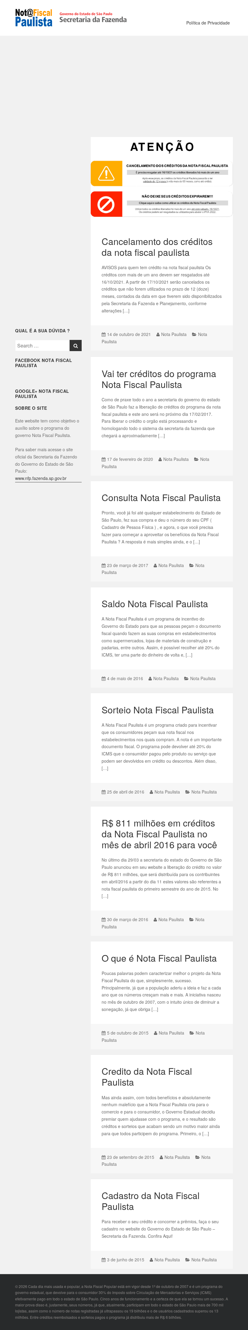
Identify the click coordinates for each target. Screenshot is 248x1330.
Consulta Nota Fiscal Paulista (161, 497)
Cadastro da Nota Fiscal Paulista (151, 1201)
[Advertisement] (124, 84)
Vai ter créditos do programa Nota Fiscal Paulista (159, 379)
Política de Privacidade (208, 23)
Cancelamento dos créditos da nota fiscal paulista (157, 247)
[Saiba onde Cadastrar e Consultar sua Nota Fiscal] (72, 17)
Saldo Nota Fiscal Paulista (155, 603)
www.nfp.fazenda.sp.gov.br (41, 478)
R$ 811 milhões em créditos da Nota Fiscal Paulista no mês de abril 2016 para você (159, 833)
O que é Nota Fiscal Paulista (159, 957)
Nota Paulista (174, 334)
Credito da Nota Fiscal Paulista (147, 1076)
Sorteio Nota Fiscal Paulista (158, 709)
